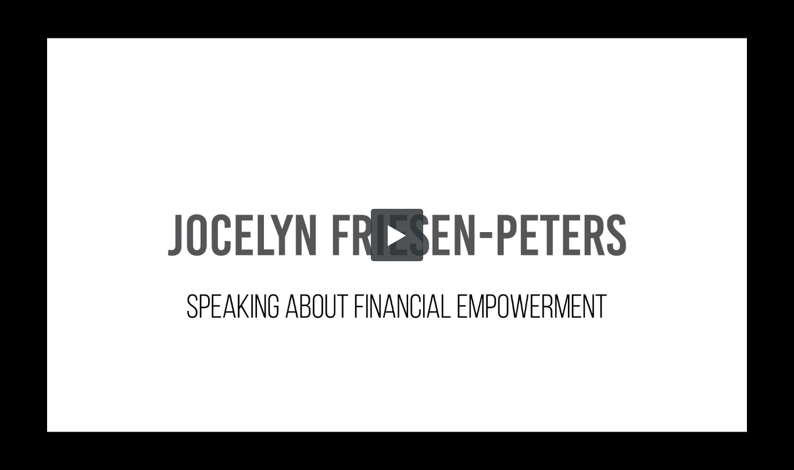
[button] (397, 235)
